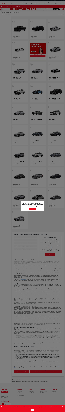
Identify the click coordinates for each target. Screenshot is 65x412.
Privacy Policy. (41, 408)
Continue (32, 208)
